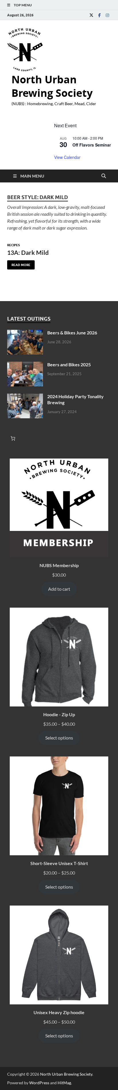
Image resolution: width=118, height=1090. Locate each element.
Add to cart (59, 589)
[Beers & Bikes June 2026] (25, 333)
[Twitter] (91, 15)
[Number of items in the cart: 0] (13, 438)
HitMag (64, 1082)
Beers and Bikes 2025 (69, 364)
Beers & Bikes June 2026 (72, 332)
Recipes (13, 245)
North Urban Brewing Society (52, 86)
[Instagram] (107, 15)
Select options (59, 737)
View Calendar (67, 157)
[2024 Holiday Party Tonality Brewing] (25, 397)
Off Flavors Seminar (91, 145)
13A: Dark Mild (28, 252)
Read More (18, 263)
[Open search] (103, 176)
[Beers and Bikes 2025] (25, 365)
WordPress (39, 1082)
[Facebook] (99, 15)
